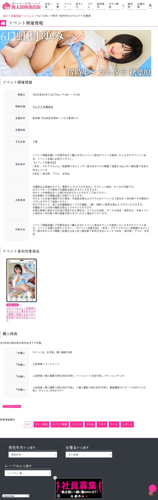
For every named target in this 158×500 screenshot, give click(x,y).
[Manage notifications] (150, 493)
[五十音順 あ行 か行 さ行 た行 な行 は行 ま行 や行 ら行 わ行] (89, 455)
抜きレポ (79, 5)
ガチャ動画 (114, 5)
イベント (67, 5)
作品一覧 (48, 5)
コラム (89, 5)
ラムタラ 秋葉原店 (43, 107)
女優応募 (141, 5)
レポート (127, 424)
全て (28, 424)
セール (114, 424)
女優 (57, 5)
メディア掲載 (59, 424)
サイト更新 (41, 424)
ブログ (102, 424)
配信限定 (100, 5)
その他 (90, 424)
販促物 (130, 5)
